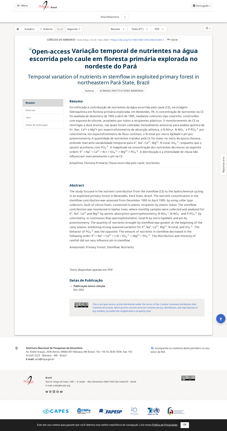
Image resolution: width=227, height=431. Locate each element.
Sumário (29, 29)
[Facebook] (57, 392)
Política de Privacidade (164, 425)
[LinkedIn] (54, 392)
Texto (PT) (137, 29)
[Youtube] (61, 392)
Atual (60, 29)
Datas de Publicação (37, 124)
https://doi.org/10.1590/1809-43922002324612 (137, 39)
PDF (157, 29)
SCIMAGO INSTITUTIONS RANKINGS (122, 90)
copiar (172, 39)
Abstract (30, 110)
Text (28, 117)
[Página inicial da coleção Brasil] (29, 384)
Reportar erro (223, 165)
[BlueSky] (47, 392)
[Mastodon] (50, 392)
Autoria (89, 90)
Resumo (115, 29)
